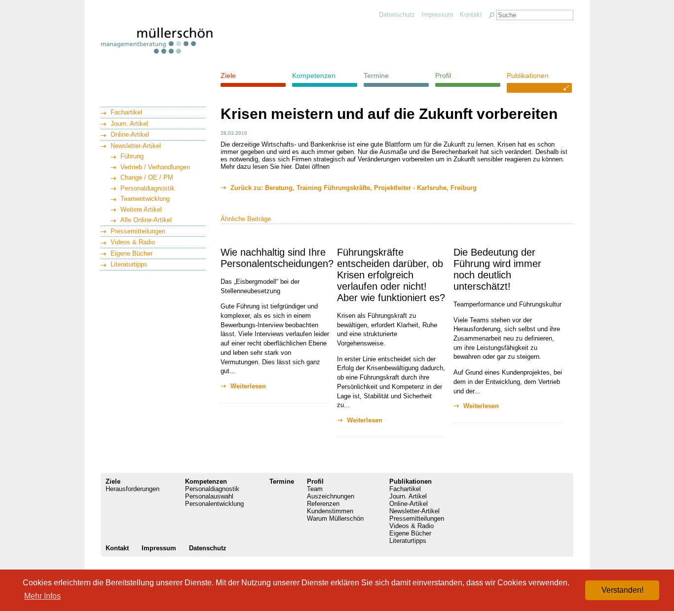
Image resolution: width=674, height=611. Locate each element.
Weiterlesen (248, 386)
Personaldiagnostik (147, 188)
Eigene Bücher (131, 253)
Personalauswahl (209, 496)
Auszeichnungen (330, 496)
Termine (376, 75)
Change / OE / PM (146, 177)
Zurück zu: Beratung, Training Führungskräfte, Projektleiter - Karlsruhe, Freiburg (353, 187)
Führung (132, 156)
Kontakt (471, 14)
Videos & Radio (133, 242)
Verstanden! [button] (622, 590)
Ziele (228, 75)
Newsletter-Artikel (136, 146)
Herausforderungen (132, 489)
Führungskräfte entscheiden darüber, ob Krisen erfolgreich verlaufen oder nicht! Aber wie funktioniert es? (391, 275)
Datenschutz (397, 14)
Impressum (437, 14)
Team (315, 489)
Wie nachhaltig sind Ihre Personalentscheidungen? (277, 258)
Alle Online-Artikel (146, 220)
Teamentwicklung (145, 198)
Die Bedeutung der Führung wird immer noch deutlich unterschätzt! (497, 269)
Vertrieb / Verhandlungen (155, 167)
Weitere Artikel (141, 209)
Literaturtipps (129, 264)
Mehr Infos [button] (42, 596)
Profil (443, 75)
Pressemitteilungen (138, 231)
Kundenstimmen (330, 511)
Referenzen (323, 503)
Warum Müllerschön (335, 518)
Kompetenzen (314, 75)
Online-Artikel (130, 134)
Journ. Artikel (129, 123)
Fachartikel (126, 112)
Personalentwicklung (214, 503)
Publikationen (528, 75)
